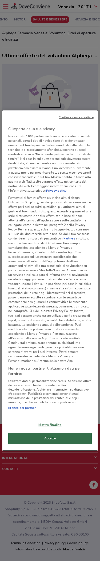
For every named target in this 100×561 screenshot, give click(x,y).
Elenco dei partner (22, 408)
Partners (69, 238)
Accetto (50, 438)
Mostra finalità (50, 425)
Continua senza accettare (76, 117)
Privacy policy (56, 191)
